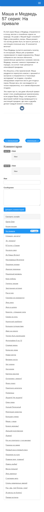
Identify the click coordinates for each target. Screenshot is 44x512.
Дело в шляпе (11, 307)
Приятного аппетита (14, 388)
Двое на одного (12, 331)
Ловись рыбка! (11, 464)
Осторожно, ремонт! (14, 378)
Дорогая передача (13, 269)
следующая (33, 140)
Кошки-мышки (11, 226)
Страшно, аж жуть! (13, 236)
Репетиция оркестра (14, 411)
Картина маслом (12, 373)
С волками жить (12, 478)
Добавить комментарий (14, 209)
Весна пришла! (12, 469)
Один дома (10, 402)
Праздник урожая (13, 264)
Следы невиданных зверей (16, 483)
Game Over (10, 221)
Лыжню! (9, 435)
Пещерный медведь (14, 274)
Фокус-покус (10, 383)
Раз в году (10, 293)
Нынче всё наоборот (14, 321)
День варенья (11, 473)
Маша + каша (11, 421)
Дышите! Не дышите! (14, 397)
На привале (22, 231)
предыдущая (11, 140)
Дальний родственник (14, 430)
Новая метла (11, 354)
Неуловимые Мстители (15, 259)
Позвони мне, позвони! (15, 459)
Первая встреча (12, 497)
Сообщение (9, 187)
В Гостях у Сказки (13, 245)
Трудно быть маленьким (15, 335)
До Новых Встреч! (13, 255)
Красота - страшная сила (16, 312)
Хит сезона (10, 364)
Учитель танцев (12, 283)
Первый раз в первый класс (17, 450)
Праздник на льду (13, 454)
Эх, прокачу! (11, 240)
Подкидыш (10, 392)
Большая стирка (12, 416)
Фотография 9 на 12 (14, 340)
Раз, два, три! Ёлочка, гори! (17, 488)
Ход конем (10, 369)
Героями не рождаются (15, 297)
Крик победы (11, 278)
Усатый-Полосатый (13, 407)
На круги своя (11, 250)
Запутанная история (14, 288)
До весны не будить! (14, 492)
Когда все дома (12, 350)
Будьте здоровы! (12, 426)
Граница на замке (13, 445)
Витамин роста (12, 359)
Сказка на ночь (12, 316)
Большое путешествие (15, 326)
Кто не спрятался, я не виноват (18, 440)
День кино (10, 302)
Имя (5, 178)
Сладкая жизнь (12, 345)
